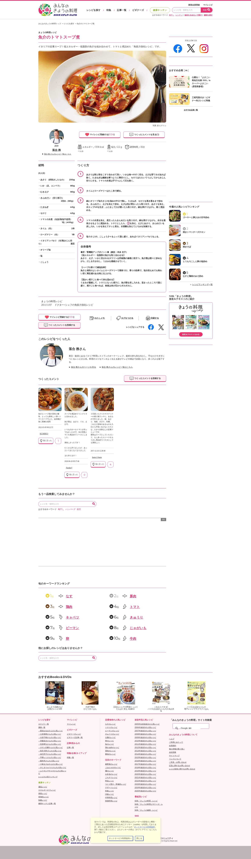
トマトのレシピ (111, 727)
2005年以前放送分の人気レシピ (147, 724)
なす (69, 596)
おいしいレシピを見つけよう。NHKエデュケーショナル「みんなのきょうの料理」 (58, 9)
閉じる (139, 838)
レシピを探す (94, 10)
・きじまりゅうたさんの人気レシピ (52, 768)
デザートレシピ (111, 788)
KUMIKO (44, 434)
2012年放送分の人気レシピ (145, 747)
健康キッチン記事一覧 (47, 804)
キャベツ (72, 617)
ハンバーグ (70, 509)
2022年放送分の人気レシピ (145, 781)
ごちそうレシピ (111, 778)
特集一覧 (70, 757)
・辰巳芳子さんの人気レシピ (49, 754)
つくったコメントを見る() (146, 134)
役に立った (47, 441)
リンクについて (175, 759)
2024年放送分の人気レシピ (145, 788)
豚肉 (133, 596)
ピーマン (72, 628)
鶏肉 (69, 607)
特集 (108, 10)
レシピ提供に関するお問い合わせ (182, 769)
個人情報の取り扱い (177, 749)
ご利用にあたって (176, 742)
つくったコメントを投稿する (61, 325)
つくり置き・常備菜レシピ (115, 784)
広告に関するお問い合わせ (179, 766)
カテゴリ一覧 (43, 724)
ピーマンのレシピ (112, 731)
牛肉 (133, 638)
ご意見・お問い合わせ (178, 762)
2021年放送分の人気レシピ (145, 778)
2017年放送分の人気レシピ (145, 764)
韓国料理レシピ (111, 801)
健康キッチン (160, 10)
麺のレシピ (109, 771)
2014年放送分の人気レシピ (145, 754)
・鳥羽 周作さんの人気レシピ (49, 751)
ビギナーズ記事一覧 (75, 737)
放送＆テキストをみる (191, 334)
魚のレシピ (109, 744)
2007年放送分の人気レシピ (145, 731)
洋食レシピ (109, 794)
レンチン (178, 15)
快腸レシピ (42, 800)
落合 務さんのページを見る (83, 367)
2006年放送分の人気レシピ (145, 727)
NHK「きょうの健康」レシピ (146, 810)
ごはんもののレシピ (113, 768)
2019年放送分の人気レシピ (145, 771)
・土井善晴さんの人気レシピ (49, 734)
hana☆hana (97, 457)
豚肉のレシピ (110, 754)
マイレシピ (208, 5)
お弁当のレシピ (111, 774)
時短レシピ (109, 781)
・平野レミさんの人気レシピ (49, 757)
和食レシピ (109, 791)
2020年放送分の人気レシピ (145, 774)
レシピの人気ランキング (48, 777)
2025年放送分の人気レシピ (145, 791)
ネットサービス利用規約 (144, 827)
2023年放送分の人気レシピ (145, 784)
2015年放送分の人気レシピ (145, 757)
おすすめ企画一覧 (191, 110)
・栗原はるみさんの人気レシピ (50, 731)
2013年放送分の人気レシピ (145, 751)
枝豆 (79, 509)
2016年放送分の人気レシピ (145, 761)
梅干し (171, 15)
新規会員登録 (194, 5)
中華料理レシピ (111, 798)
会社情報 (172, 752)
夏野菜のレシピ (111, 764)
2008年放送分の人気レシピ (145, 734)
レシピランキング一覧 (202, 284)
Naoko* (69, 468)
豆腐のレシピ (110, 737)
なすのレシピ (110, 724)
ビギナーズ (138, 10)
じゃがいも (138, 628)
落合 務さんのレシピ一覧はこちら (117, 367)
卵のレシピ (109, 741)
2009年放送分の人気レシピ (145, 737)
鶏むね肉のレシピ (112, 747)
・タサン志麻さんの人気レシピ (50, 747)
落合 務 (56, 150)
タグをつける (127, 318)
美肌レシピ (42, 793)
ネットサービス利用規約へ (120, 838)
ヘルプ (171, 739)
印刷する (155, 318)
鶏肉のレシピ (110, 751)
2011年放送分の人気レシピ (145, 744)
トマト (135, 607)
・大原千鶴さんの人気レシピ (49, 737)
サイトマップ (174, 756)
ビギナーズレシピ (74, 734)
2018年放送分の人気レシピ (145, 768)
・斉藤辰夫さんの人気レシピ (49, 741)
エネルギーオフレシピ (47, 790)
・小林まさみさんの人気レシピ (50, 764)
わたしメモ (100, 318)
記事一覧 (121, 10)
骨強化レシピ (43, 797)
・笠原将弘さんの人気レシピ (49, 744)
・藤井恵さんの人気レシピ (48, 761)
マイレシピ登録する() (101, 134)
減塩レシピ (42, 787)
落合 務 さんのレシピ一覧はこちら (57, 154)
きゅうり (136, 617)
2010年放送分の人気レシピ (145, 741)
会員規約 (172, 746)
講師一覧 (41, 727)
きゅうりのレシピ (112, 734)
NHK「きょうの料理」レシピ (146, 801)
